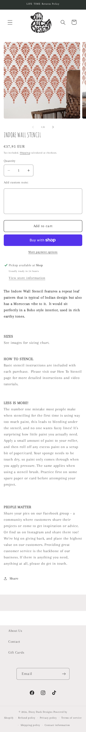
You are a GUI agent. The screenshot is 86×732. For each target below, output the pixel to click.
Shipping (25, 152)
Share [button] (14, 578)
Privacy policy (48, 717)
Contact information (57, 725)
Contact (14, 642)
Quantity (10, 161)
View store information (27, 278)
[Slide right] (53, 127)
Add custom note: (16, 182)
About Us (15, 631)
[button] (10, 22)
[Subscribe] (63, 674)
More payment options (43, 251)
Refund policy (26, 717)
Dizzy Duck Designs (41, 711)
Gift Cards (16, 652)
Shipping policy (30, 725)
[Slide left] (33, 127)
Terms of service (71, 717)
